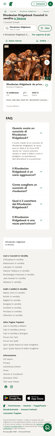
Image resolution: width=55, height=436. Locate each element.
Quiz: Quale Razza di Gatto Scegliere (21, 348)
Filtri (47, 28)
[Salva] (46, 85)
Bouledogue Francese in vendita (18, 274)
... (39, 11)
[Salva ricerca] (47, 427)
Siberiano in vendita (12, 315)
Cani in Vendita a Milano (14, 326)
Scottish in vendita (12, 308)
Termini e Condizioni (13, 374)
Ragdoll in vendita (11, 300)
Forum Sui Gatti (10, 341)
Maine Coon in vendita (14, 293)
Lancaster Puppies (12, 413)
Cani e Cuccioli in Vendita (15, 256)
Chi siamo (8, 359)
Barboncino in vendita (13, 263)
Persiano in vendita (12, 311)
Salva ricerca (15, 41)
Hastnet (27, 406)
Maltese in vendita (12, 282)
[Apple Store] (35, 398)
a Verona (20, 18)
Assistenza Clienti (12, 366)
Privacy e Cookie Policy (13, 426)
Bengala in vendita (12, 304)
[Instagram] (11, 386)
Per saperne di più (41, 34)
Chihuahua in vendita (13, 259)
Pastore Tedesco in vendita (16, 271)
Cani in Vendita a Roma (14, 330)
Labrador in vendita (12, 267)
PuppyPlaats (40, 406)
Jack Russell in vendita (14, 278)
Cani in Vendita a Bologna (15, 333)
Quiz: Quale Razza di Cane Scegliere (20, 345)
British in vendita (11, 296)
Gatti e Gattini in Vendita (15, 289)
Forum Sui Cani (10, 337)
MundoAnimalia (10, 409)
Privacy (6, 363)
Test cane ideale (11, 381)
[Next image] (47, 62)
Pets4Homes (14, 406)
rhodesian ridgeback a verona (15, 243)
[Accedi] (50, 3)
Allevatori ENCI (10, 378)
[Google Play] (13, 398)
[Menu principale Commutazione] (4, 4)
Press (6, 370)
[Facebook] (6, 386)
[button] (27, 62)
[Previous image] (8, 62)
